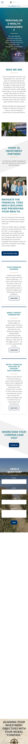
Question (14, 508)
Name (14, 478)
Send (14, 522)
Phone (14, 498)
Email (14, 488)
